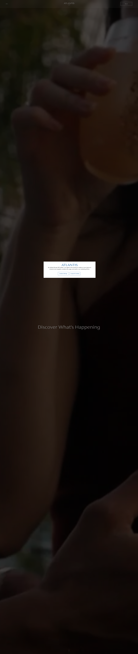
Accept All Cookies (75, 273)
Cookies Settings (63, 273)
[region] (70, 270)
